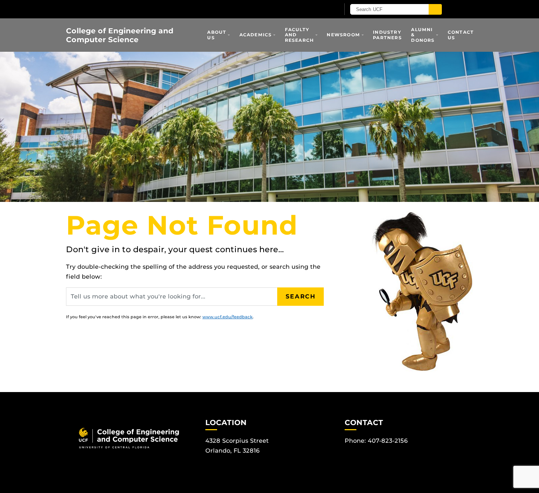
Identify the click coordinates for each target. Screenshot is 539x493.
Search (301, 296)
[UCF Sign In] (316, 9)
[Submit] (435, 9)
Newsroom (343, 34)
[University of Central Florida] (151, 9)
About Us (216, 34)
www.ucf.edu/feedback (227, 316)
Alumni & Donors (422, 35)
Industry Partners (387, 34)
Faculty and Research (299, 35)
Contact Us (461, 34)
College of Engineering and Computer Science (119, 35)
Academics (255, 34)
